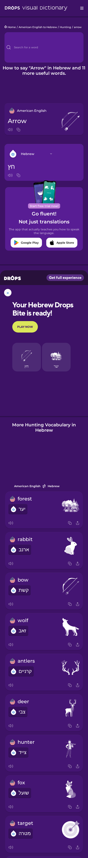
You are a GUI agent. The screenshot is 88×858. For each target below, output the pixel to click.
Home (12, 27)
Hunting (65, 27)
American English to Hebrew (38, 27)
